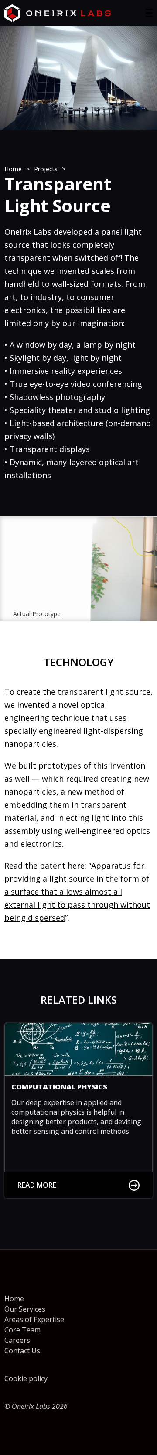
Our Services (24, 1309)
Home (14, 1298)
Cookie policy (26, 1378)
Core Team (22, 1330)
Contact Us (22, 1350)
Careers (17, 1340)
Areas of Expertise (34, 1319)
